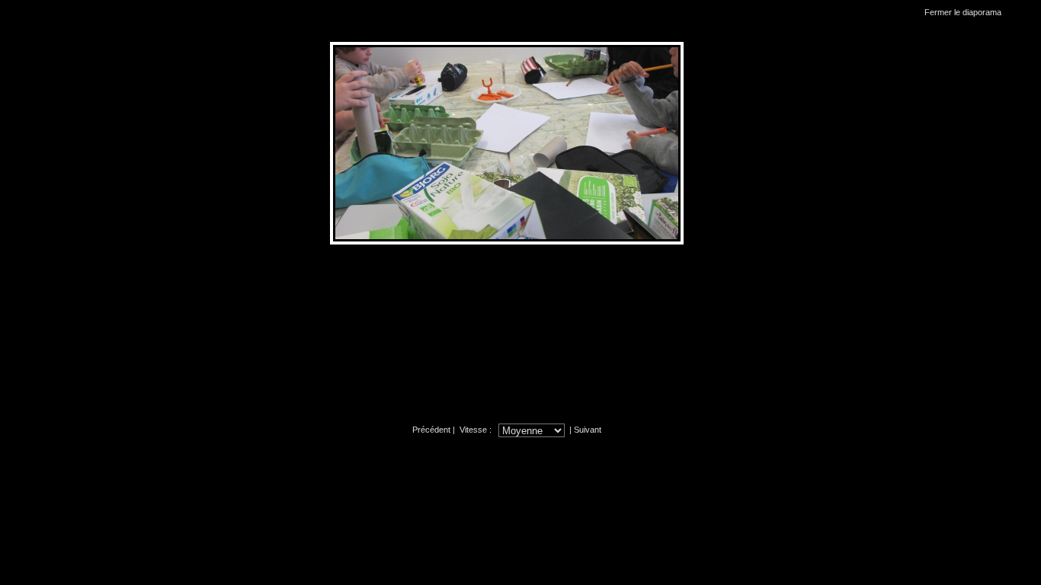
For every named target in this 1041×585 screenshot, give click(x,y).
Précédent (431, 429)
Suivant (587, 429)
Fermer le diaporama (962, 12)
